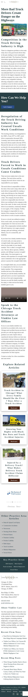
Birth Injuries (9, 563)
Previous (11, 507)
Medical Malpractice (9, 549)
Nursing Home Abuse (10, 531)
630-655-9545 (5, 601)
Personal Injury (8, 534)
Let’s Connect (8, 107)
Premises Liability (9, 537)
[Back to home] (14, 2)
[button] (2, 2)
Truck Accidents (8, 546)
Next (18, 507)
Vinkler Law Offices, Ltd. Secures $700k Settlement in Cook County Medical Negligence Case (14, 651)
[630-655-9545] (4, 2)
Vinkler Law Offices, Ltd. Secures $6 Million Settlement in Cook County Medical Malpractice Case (15, 643)
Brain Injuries (18, 563)
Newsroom (7, 528)
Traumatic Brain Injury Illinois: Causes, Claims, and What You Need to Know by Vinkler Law (14, 672)
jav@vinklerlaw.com (7, 603)
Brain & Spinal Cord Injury (12, 522)
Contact (3, 691)
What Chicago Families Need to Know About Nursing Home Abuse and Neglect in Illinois (15, 664)
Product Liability (9, 540)
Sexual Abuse (8, 552)
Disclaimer (22, 691)
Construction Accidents (10, 525)
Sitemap (15, 691)
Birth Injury (7, 543)
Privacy (9, 691)
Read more (14, 408)
